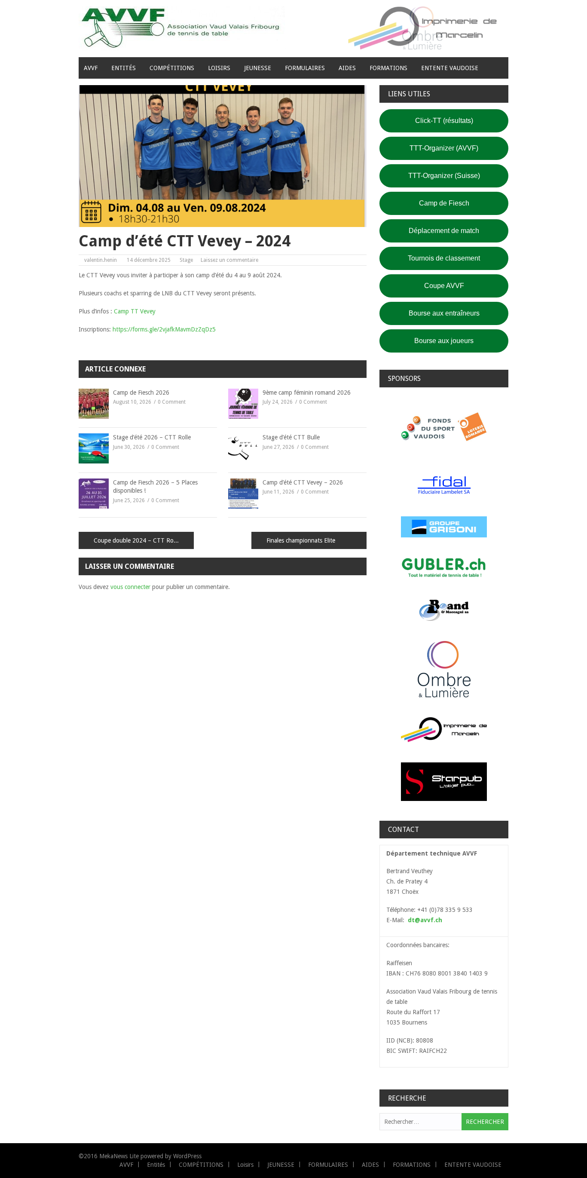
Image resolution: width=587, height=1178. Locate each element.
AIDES (347, 67)
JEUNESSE (257, 67)
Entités (123, 67)
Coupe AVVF (444, 285)
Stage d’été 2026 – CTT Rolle (152, 437)
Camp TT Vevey (135, 311)
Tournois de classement (444, 258)
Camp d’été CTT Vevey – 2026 (303, 482)
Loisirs (219, 67)
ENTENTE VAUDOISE (449, 67)
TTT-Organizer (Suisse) (444, 175)
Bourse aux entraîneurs (444, 313)
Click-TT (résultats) (444, 120)
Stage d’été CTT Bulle (291, 437)
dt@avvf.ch (425, 920)
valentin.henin (100, 260)
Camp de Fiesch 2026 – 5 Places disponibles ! (155, 486)
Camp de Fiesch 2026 (141, 392)
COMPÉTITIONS (172, 67)
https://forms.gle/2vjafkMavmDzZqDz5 (164, 329)
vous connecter (130, 586)
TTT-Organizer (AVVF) (444, 148)
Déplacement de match (444, 230)
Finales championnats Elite (300, 540)
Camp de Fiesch (444, 203)
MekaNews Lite (119, 1156)
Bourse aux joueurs (444, 340)
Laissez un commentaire (229, 260)
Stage (186, 260)
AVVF (91, 67)
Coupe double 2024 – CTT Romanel (141, 540)
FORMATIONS (388, 67)
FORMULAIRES (305, 67)
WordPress (187, 1156)
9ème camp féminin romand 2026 (307, 392)
